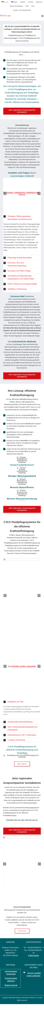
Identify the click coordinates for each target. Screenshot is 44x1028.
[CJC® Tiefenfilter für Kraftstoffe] (22, 666)
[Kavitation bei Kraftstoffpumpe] (22, 193)
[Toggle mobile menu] (42, 16)
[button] (22, 218)
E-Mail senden (33, 955)
